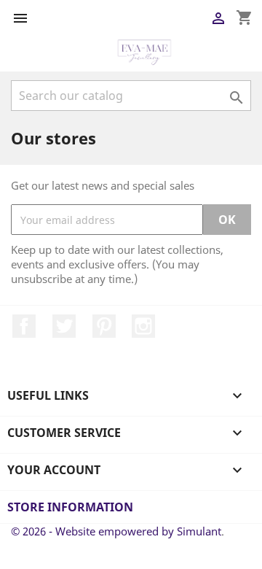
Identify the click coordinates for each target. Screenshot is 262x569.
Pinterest (104, 326)
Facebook (24, 326)
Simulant (199, 531)
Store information (70, 507)
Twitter (64, 326)
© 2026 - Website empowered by (94, 531)
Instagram (143, 326)
